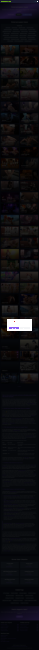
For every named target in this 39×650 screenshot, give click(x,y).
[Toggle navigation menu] (37, 1)
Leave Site (25, 328)
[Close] (30, 321)
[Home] (6, 1)
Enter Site (14, 328)
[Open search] (35, 1)
